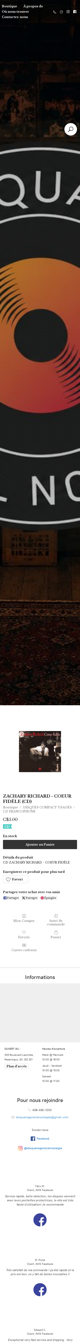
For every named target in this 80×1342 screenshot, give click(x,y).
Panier (56, 937)
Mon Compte (24, 921)
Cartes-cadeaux (24, 950)
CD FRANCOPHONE (19, 811)
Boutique (10, 807)
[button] (15, 879)
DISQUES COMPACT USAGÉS (47, 807)
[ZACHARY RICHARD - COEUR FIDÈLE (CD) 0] (40, 751)
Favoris (24, 937)
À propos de (33, 6)
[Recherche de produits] (70, 129)
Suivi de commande (56, 922)
